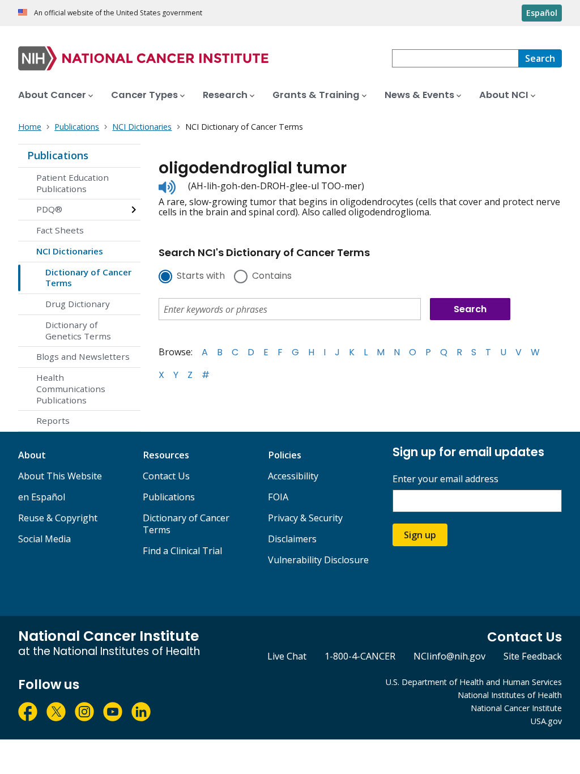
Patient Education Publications (72, 183)
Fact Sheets (60, 230)
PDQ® (49, 209)
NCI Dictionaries (69, 251)
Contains (272, 276)
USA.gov (546, 721)
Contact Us (166, 476)
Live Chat (286, 656)
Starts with (201, 276)
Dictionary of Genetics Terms (78, 330)
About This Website (60, 476)
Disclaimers (292, 539)
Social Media (44, 539)
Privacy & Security (305, 518)
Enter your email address (445, 479)
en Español (41, 497)
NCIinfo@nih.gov (449, 656)
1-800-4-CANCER (360, 656)
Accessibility (293, 476)
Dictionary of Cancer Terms (88, 277)
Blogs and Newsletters (83, 356)
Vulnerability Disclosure (318, 560)
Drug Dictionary (77, 303)
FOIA (278, 497)
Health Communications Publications (70, 389)
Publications (57, 155)
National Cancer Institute (516, 708)
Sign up (420, 535)
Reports (53, 420)
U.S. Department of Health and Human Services (474, 682)
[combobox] (455, 58)
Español (541, 12)
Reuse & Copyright (57, 518)
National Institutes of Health (510, 695)
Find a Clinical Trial (182, 551)
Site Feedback (533, 656)
